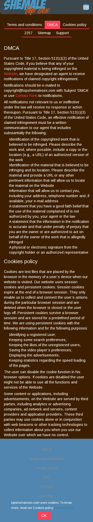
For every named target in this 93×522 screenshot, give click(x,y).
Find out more (64, 508)
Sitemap (44, 33)
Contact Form (27, 96)
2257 (28, 33)
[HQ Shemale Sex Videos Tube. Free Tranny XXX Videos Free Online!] (27, 7)
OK (44, 516)
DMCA (52, 25)
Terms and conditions (24, 25)
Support (62, 33)
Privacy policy (46, 468)
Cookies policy (75, 25)
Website (10, 74)
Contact (46, 486)
